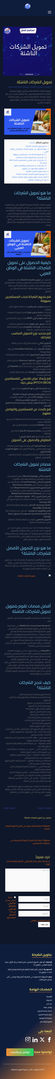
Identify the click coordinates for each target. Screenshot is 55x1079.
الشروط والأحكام (46, 1021)
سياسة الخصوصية (45, 1018)
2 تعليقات (48, 87)
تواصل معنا (48, 1007)
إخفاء (32, 142)
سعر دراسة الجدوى (45, 1014)
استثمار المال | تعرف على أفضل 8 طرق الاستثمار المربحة (27, 827)
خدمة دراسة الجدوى (44, 1011)
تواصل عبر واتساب (20, 1052)
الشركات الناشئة (37, 87)
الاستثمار (13, 792)
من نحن (49, 1003)
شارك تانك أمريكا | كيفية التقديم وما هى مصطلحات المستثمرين (30, 841)
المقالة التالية (8, 808)
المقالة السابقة (46, 808)
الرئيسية (49, 996)
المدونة (49, 1000)
